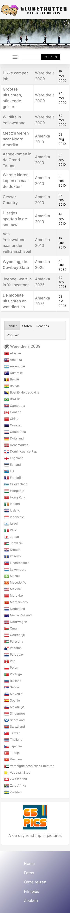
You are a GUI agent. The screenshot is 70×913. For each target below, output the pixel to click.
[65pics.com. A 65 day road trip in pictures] (35, 817)
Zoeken (51, 57)
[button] (58, 34)
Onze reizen (35, 882)
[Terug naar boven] (63, 906)
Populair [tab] (13, 335)
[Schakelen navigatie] (15, 57)
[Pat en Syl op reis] (35, 10)
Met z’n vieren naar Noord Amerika (16, 139)
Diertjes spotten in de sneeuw (15, 219)
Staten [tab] (27, 326)
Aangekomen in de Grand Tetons (17, 160)
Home (29, 863)
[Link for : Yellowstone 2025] (35, 33)
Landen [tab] (12, 326)
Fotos (29, 873)
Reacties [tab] (42, 326)
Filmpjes (31, 891)
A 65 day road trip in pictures (35, 835)
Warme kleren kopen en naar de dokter (16, 181)
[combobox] (31, 57)
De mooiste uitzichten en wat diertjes (15, 301)
